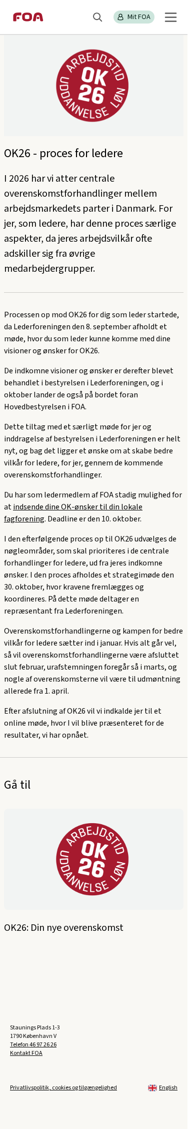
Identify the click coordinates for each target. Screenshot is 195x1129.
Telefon (33, 1044)
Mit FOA (139, 17)
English (168, 1087)
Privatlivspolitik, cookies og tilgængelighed (63, 1087)
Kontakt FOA (26, 1053)
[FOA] (28, 17)
